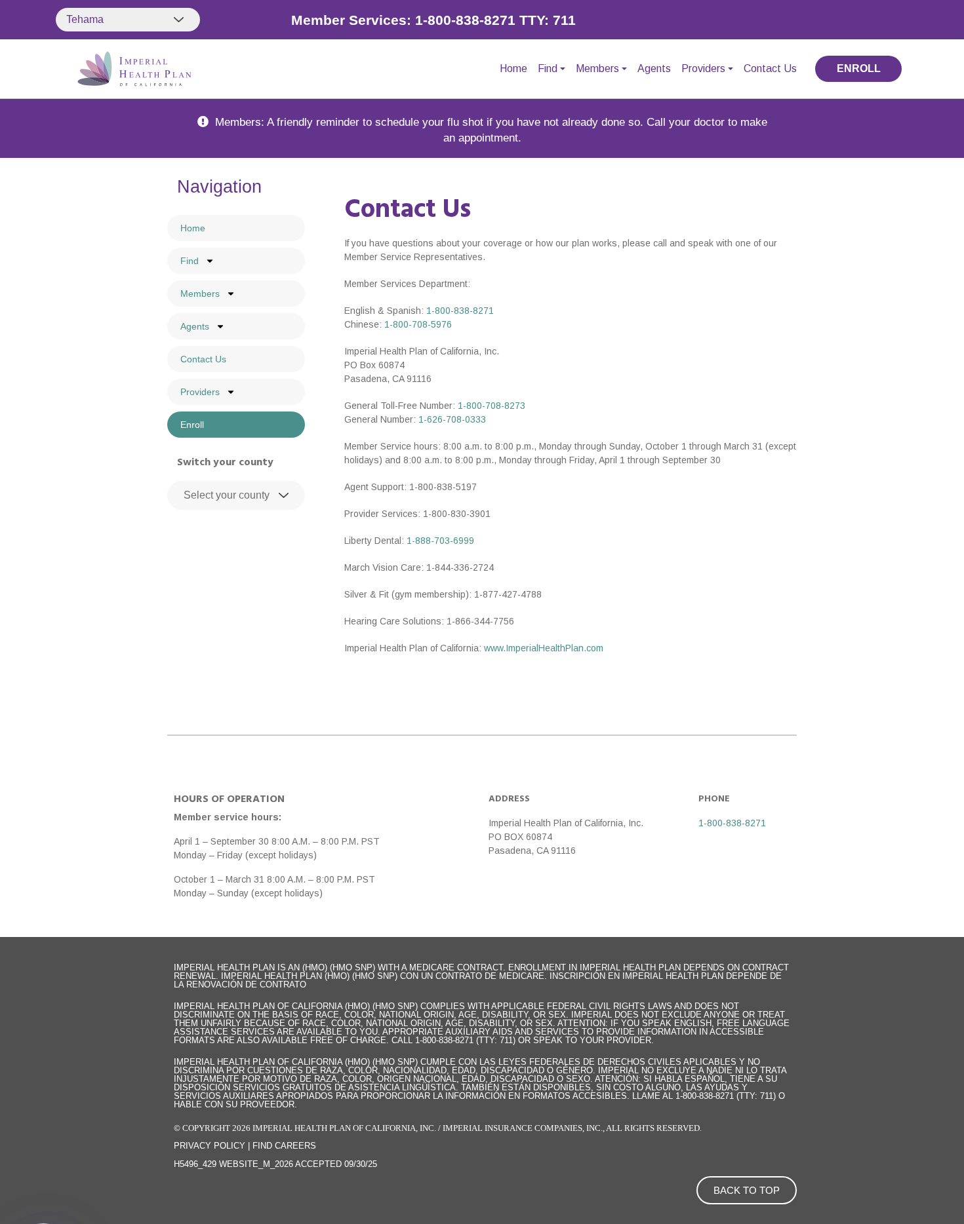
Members (597, 68)
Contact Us (770, 68)
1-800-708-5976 (418, 324)
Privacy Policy (209, 1146)
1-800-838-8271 (460, 310)
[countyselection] (236, 495)
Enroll (192, 424)
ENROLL (859, 68)
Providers (703, 68)
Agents (654, 68)
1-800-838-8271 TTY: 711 (495, 20)
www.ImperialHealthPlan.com (543, 648)
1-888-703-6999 (440, 540)
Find (547, 68)
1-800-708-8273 (491, 405)
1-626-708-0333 (452, 419)
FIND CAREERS (284, 1146)
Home (513, 68)
